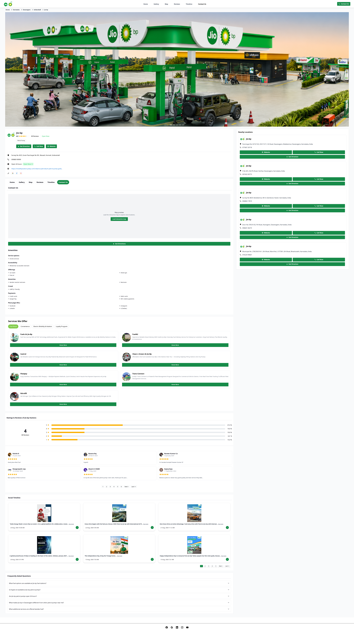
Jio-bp (46, 10)
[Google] (172, 627)
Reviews (177, 4)
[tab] (12, 182)
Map (166, 4)
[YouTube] (187, 627)
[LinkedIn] (177, 627)
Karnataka (16, 10)
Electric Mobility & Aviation (42, 326)
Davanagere (26, 10)
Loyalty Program (61, 326)
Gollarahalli (37, 10)
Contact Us (202, 4)
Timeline (189, 4)
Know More (63, 345)
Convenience (25, 326)
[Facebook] (167, 627)
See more (71, 524)
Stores (8, 10)
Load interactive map (119, 219)
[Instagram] (182, 627)
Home (145, 4)
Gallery (156, 4)
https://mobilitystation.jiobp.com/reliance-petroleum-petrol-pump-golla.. (36, 169)
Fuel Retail (13, 326)
